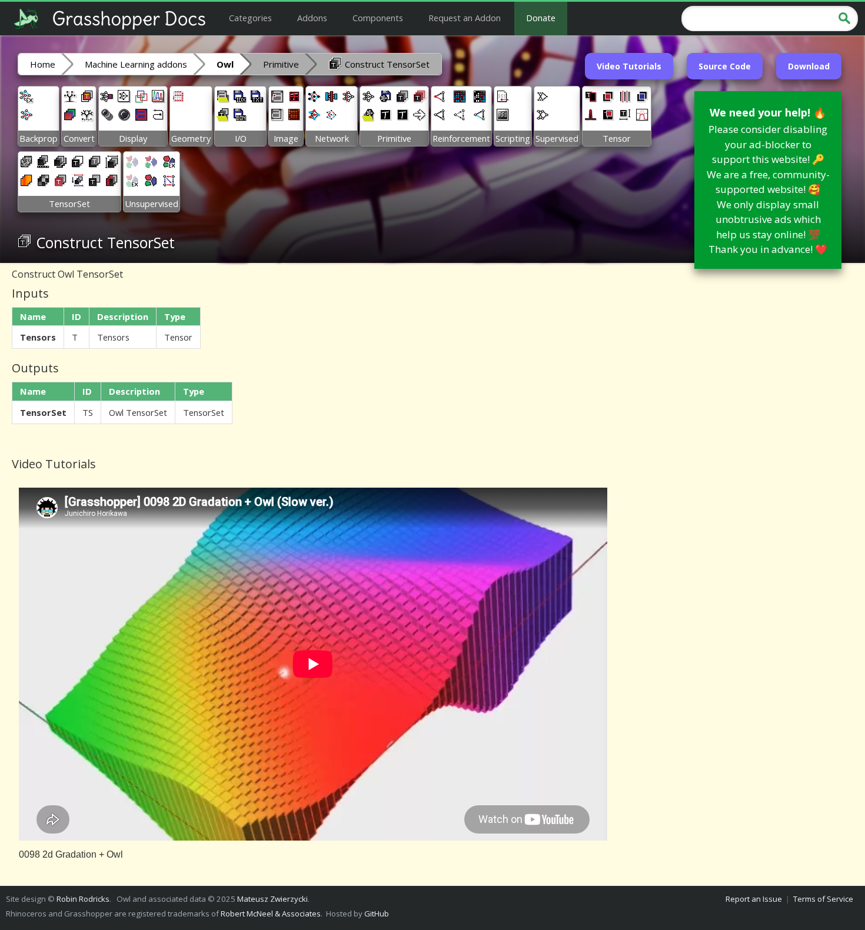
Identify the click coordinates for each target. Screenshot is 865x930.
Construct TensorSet (386, 64)
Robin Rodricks (82, 899)
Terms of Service (823, 899)
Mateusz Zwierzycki (272, 899)
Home (42, 64)
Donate (540, 18)
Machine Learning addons (136, 64)
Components (377, 18)
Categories (250, 18)
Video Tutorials (629, 66)
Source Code (724, 66)
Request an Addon (464, 18)
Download (809, 66)
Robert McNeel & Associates (271, 913)
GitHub (376, 913)
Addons (312, 18)
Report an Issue (754, 899)
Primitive (281, 64)
